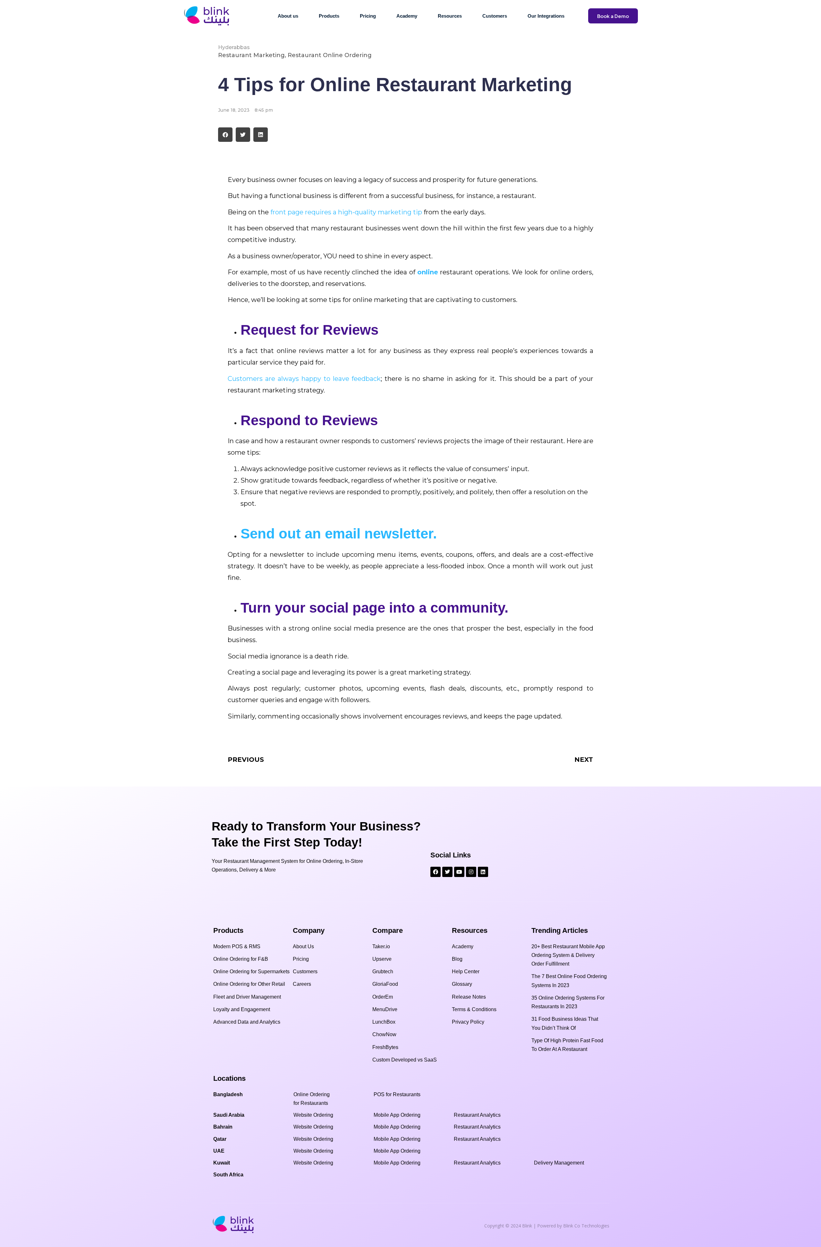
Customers (494, 16)
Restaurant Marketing (251, 55)
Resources (450, 16)
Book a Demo (613, 16)
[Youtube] (459, 872)
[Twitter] (447, 872)
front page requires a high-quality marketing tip (346, 212)
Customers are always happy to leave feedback (304, 379)
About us (288, 16)
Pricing (368, 16)
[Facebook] (435, 872)
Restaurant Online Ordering (330, 55)
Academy (406, 16)
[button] (225, 134)
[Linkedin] (483, 872)
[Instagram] (471, 872)
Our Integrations (546, 16)
